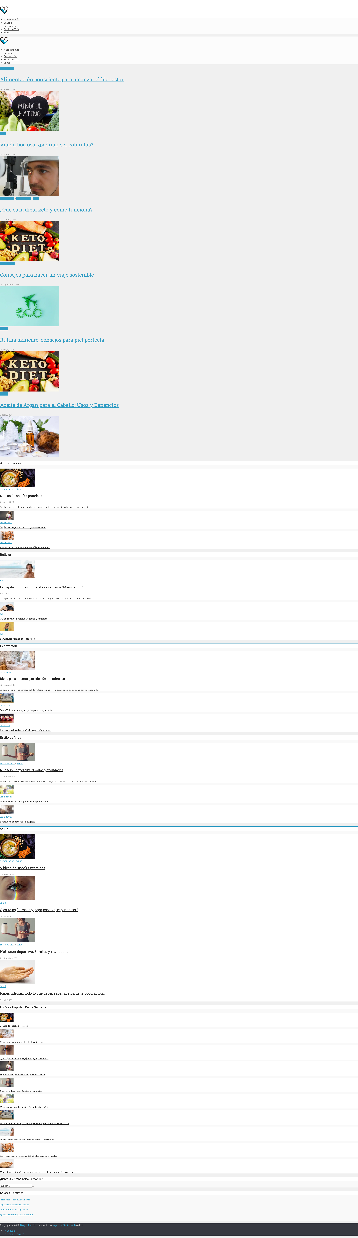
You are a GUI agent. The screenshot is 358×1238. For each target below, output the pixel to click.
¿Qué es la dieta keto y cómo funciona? (46, 209)
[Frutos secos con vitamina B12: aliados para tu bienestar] (7, 539)
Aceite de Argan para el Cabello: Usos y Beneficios (59, 404)
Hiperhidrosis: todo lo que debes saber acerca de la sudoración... (53, 993)
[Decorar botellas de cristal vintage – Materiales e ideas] (7, 722)
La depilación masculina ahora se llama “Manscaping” (42, 587)
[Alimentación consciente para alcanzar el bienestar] (29, 130)
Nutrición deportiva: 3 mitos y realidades (31, 770)
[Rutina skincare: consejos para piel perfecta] (29, 390)
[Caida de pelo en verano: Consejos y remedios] (7, 610)
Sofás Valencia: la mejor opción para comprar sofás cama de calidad (34, 1123)
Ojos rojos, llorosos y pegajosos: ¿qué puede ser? (39, 909)
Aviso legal (9, 1230)
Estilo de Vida (11, 29)
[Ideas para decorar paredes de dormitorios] (17, 668)
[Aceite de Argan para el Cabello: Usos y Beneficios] (29, 455)
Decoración (10, 26)
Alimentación (11, 19)
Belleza (8, 22)
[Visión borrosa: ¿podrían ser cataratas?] (29, 195)
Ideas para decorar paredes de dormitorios (32, 678)
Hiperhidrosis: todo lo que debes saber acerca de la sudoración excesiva (36, 1172)
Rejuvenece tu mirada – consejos (17, 638)
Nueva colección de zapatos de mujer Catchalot (24, 801)
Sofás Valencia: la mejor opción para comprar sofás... (27, 710)
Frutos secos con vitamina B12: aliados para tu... (25, 547)
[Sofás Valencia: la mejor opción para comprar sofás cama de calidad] (7, 702)
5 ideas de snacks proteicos (21, 495)
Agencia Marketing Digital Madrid (16, 1214)
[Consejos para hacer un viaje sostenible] (29, 325)
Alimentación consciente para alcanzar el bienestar (62, 79)
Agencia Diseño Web (64, 1225)
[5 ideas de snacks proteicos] (17, 485)
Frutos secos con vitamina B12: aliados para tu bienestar (28, 1156)
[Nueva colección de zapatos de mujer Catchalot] (7, 793)
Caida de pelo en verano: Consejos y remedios (23, 618)
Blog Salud (26, 1225)
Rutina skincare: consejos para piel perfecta (52, 339)
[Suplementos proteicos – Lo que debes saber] (7, 519)
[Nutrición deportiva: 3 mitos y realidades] (17, 760)
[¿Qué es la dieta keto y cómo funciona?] (29, 260)
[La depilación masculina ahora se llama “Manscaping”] (17, 577)
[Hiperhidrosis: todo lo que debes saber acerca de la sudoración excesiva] (7, 1167)
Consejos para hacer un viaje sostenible (47, 274)
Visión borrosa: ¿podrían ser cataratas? (46, 144)
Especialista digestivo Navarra (14, 1204)
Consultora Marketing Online (14, 1209)
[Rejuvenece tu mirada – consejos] (7, 630)
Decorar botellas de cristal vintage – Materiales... (25, 730)
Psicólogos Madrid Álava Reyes (15, 1199)
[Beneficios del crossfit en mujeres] (7, 813)
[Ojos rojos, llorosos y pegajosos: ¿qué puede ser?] (7, 1053)
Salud (7, 32)
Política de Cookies (14, 1234)
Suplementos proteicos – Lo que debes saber (23, 527)
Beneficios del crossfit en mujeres (17, 821)
